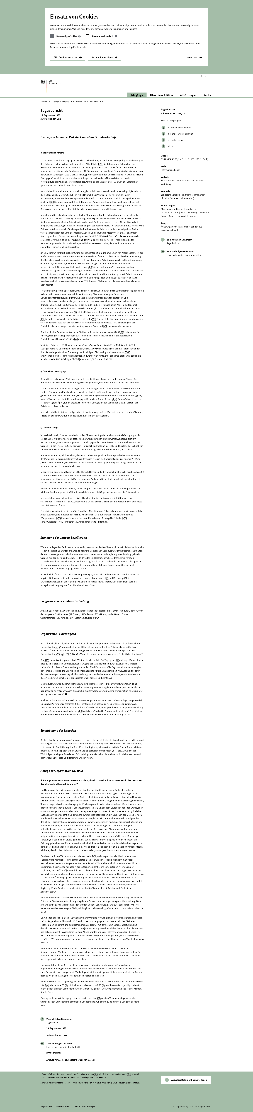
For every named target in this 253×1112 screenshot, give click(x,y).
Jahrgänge (55, 101)
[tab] (68, 36)
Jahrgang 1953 (68, 101)
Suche (207, 95)
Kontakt (204, 76)
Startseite (44, 101)
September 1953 (96, 101)
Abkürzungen (188, 95)
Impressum (46, 1106)
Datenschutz (192, 57)
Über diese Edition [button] (161, 95)
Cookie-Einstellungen (84, 1106)
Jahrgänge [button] (137, 95)
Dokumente (81, 101)
